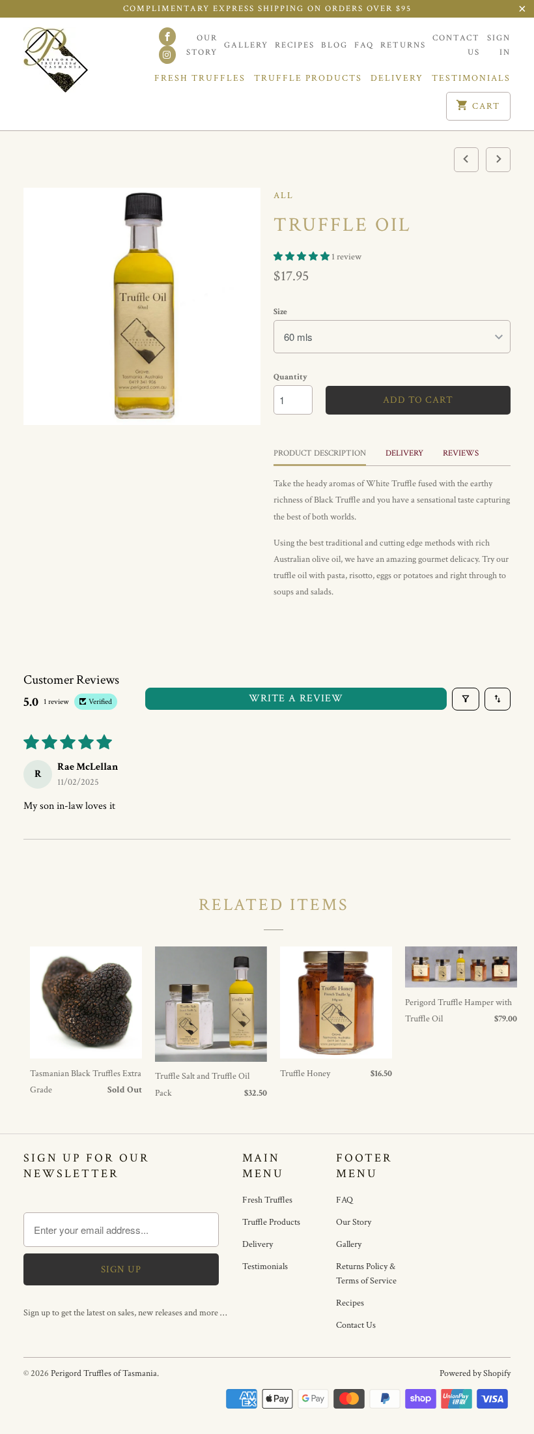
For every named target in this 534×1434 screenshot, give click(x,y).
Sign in (499, 45)
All (284, 195)
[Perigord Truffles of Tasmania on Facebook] (167, 36)
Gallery (246, 45)
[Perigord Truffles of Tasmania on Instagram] (167, 55)
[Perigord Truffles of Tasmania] (79, 62)
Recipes (295, 45)
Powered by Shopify (475, 1373)
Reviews (461, 453)
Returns (403, 45)
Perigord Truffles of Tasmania (104, 1373)
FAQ (364, 45)
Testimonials (471, 78)
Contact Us (456, 45)
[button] (302, 257)
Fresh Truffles (200, 78)
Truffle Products (308, 78)
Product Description (320, 453)
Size (280, 311)
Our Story (202, 45)
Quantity (290, 377)
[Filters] (465, 699)
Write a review (296, 698)
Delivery (397, 78)
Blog (334, 45)
